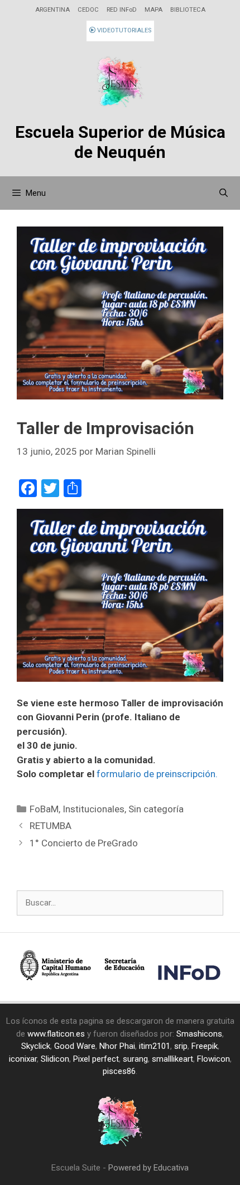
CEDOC (88, 9)
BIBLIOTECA (187, 9)
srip (181, 1046)
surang (135, 1059)
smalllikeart (172, 1059)
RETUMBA (50, 825)
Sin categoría (156, 809)
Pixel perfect (96, 1059)
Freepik (204, 1046)
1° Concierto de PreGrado (84, 843)
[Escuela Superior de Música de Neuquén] (120, 83)
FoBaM (44, 809)
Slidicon (55, 1059)
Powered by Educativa (148, 1168)
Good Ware (74, 1046)
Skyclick (35, 1046)
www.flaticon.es (56, 1034)
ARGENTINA (52, 9)
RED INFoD (122, 9)
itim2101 (154, 1046)
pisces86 (119, 1071)
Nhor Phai (117, 1046)
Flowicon (213, 1059)
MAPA (153, 9)
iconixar (23, 1059)
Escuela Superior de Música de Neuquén (120, 142)
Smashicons (199, 1034)
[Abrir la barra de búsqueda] (223, 193)
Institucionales (93, 809)
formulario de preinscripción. (157, 773)
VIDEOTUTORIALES (123, 30)
